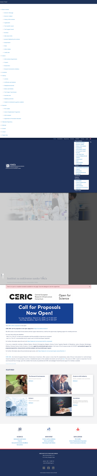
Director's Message (8, 12)
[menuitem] (79, 141)
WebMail (77, 138)
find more (31, 316)
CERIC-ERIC (8, 292)
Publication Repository (7, 122)
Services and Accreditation (48, 374)
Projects (6, 62)
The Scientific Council (9, 26)
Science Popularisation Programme (12, 112)
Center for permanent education (78, 378)
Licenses (6, 79)
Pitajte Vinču (5, 135)
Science (3, 55)
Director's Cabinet (8, 16)
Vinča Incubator (7, 115)
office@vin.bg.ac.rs (50, 398)
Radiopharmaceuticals (9, 85)
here (64, 294)
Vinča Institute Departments (10, 59)
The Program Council (9, 29)
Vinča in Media (7, 49)
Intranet (4, 128)
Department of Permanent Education (12, 118)
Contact (4, 131)
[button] (90, 142)
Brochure (6, 32)
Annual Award (7, 42)
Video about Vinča (8, 36)
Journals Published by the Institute (12, 39)
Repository (66, 138)
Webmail (4, 125)
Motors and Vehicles (8, 88)
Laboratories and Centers (20, 374)
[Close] (89, 222)
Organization (7, 22)
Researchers (7, 65)
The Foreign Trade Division (10, 92)
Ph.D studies (7, 108)
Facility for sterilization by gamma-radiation (14, 102)
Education (4, 105)
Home (54, 138)
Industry (4, 75)
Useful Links (7, 52)
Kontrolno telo (7, 95)
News (5, 45)
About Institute (5, 9)
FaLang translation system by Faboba (11, 299)
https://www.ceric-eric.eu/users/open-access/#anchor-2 (52, 287)
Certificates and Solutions (10, 82)
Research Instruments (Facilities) (11, 69)
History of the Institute (9, 19)
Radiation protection (8, 98)
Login (87, 138)
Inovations (4, 72)
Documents (60, 138)
